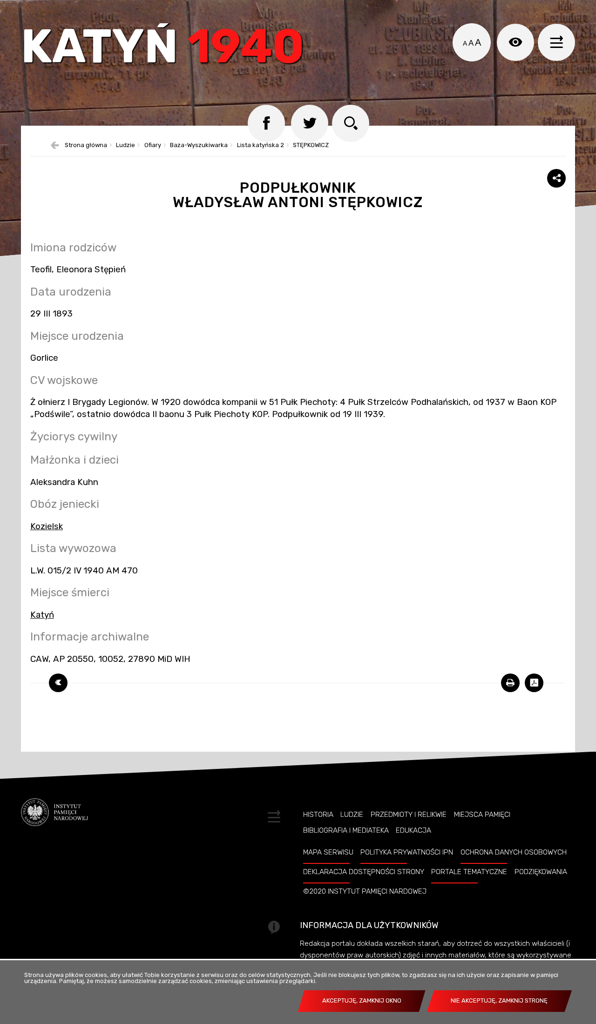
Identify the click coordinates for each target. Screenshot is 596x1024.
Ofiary (152, 145)
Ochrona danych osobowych (514, 852)
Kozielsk (46, 526)
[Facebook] (266, 123)
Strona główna (86, 145)
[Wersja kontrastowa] (515, 42)
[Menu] (556, 42)
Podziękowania (541, 872)
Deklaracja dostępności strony (363, 872)
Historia (318, 814)
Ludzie (125, 145)
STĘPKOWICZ (311, 145)
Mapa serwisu (328, 852)
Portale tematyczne (469, 872)
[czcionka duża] (478, 42)
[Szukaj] (350, 123)
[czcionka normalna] (465, 43)
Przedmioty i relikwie (409, 814)
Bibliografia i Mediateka (346, 830)
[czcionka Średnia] (471, 43)
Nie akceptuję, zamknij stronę (499, 1000)
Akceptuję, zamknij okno (361, 1000)
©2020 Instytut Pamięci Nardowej (365, 891)
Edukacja (413, 830)
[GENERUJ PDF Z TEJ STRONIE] (534, 683)
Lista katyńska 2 (260, 145)
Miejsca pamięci (482, 814)
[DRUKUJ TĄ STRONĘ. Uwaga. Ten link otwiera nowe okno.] (510, 683)
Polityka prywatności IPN (406, 852)
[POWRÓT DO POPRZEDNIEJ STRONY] (58, 683)
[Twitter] (309, 123)
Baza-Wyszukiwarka (199, 145)
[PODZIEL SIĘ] (556, 178)
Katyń (163, 48)
